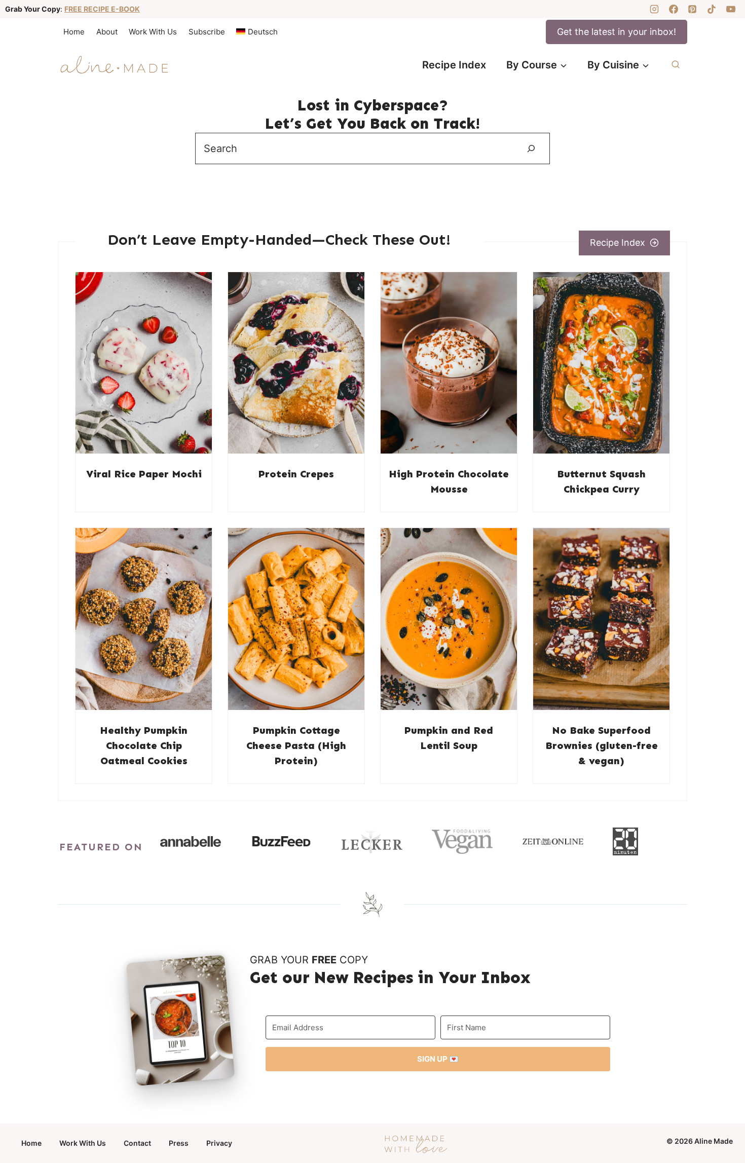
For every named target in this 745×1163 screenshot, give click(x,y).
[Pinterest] (692, 9)
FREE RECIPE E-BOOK (102, 9)
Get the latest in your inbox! (616, 31)
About (107, 31)
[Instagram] (654, 9)
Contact (137, 1143)
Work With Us (153, 31)
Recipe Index (454, 65)
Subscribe (207, 31)
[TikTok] (711, 9)
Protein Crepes (296, 474)
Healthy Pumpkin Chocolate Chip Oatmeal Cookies (144, 745)
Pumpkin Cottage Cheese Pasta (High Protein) (296, 745)
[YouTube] (731, 9)
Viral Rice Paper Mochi (144, 474)
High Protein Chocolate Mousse (449, 481)
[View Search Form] (675, 65)
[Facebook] (673, 9)
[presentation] (144, 363)
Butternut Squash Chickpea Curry (601, 481)
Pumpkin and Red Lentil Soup (448, 738)
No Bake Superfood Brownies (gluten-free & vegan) (601, 745)
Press (179, 1143)
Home (74, 31)
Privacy (219, 1143)
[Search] (531, 148)
